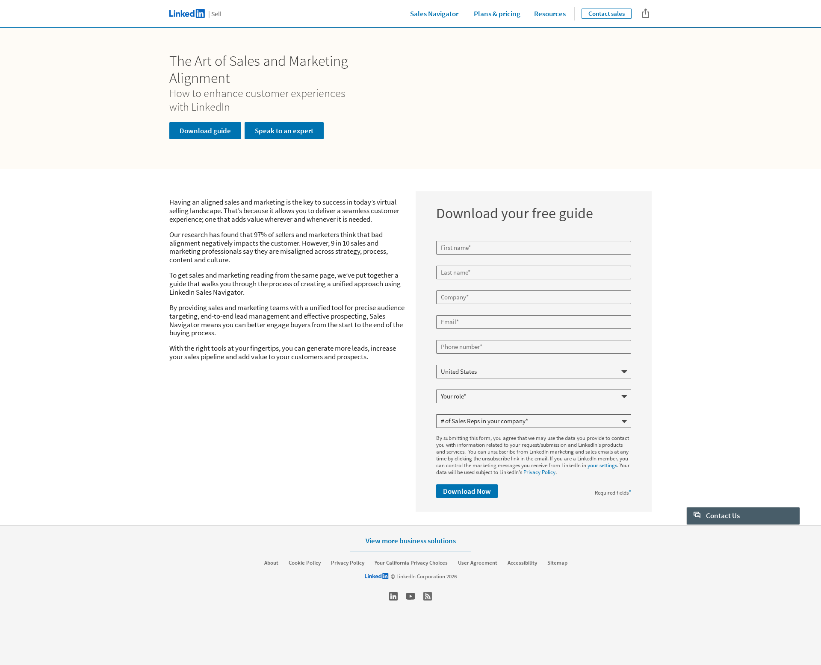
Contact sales (606, 13)
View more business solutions (411, 540)
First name (449, 237)
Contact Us (722, 515)
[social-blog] (427, 596)
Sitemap (557, 563)
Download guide (205, 130)
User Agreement (477, 563)
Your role (447, 386)
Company (448, 287)
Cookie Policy (305, 563)
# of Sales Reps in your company (474, 410)
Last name (449, 262)
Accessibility (522, 563)
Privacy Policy (539, 472)
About (271, 563)
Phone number (454, 336)
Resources (550, 13)
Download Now (467, 491)
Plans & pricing (497, 13)
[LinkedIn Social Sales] (393, 596)
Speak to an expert (284, 130)
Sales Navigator (434, 13)
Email (444, 311)
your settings (602, 465)
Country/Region (455, 361)
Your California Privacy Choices (411, 563)
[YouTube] (410, 596)
